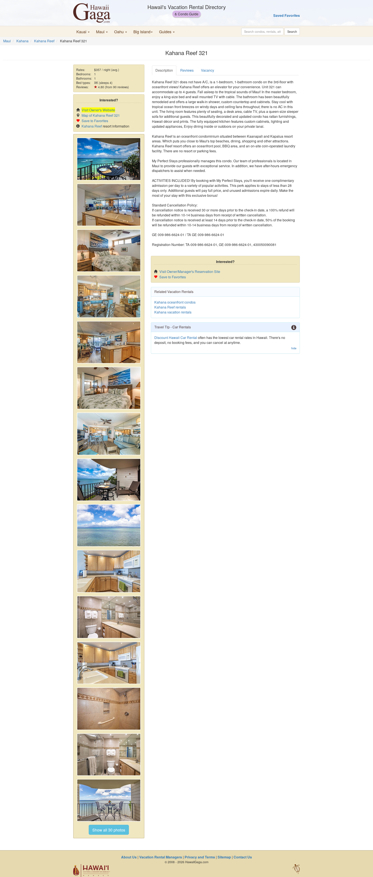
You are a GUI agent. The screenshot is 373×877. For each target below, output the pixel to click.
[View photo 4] (109, 296)
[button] (83, 31)
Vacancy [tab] (207, 70)
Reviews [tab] (187, 70)
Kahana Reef (44, 40)
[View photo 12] (109, 663)
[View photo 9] (109, 525)
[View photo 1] (109, 159)
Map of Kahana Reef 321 (101, 115)
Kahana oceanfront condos (175, 302)
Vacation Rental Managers (160, 857)
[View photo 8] (109, 479)
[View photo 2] (109, 205)
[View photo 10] (109, 571)
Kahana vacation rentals (172, 312)
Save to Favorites (95, 120)
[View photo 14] (109, 754)
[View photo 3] (109, 250)
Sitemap (224, 857)
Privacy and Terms (200, 857)
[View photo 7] (109, 434)
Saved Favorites (286, 15)
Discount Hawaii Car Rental (175, 337)
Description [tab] (164, 70)
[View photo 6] (109, 388)
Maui (7, 40)
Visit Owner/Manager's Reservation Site (189, 271)
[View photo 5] (109, 342)
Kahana (22, 40)
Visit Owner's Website (98, 109)
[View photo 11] (109, 617)
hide (293, 348)
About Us (129, 857)
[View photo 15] (109, 800)
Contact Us (243, 857)
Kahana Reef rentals (170, 307)
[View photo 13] (109, 708)
